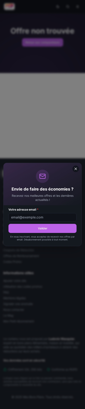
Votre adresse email (23, 209)
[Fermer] (75, 169)
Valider (42, 228)
